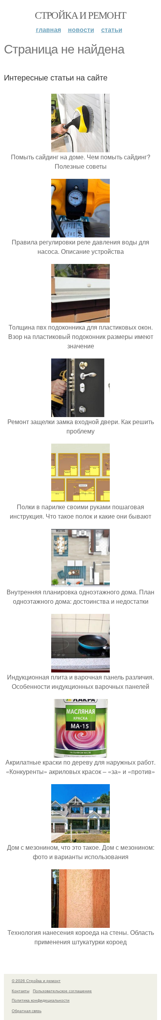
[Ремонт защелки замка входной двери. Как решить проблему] (80, 412)
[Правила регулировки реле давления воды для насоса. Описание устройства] (80, 232)
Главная (48, 29)
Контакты (20, 990)
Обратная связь (26, 1010)
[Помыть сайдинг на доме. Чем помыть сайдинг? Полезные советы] (80, 147)
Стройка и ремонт (80, 14)
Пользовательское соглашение (62, 990)
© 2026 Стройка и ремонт (36, 980)
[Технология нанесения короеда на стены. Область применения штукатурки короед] (80, 922)
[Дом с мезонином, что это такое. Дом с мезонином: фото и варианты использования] (80, 837)
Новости (81, 29)
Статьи (111, 29)
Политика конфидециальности (41, 1000)
